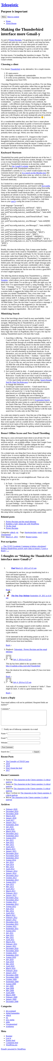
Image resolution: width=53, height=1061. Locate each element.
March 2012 (10, 915)
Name (4, 734)
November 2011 (12, 924)
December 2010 (12, 948)
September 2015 (12, 836)
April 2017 (10, 820)
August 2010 (11, 957)
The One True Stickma (20, 596)
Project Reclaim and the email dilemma (21, 522)
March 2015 (10, 849)
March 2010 (10, 968)
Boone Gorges (31, 537)
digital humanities (13, 1013)
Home (8, 21)
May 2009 (10, 990)
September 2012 (12, 904)
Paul (13, 568)
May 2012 (10, 911)
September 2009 (12, 982)
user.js (13, 201)
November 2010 (12, 951)
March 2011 (10, 942)
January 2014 (11, 873)
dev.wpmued (11, 1011)
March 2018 (10, 816)
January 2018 (11, 818)
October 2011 (11, 926)
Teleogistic (9, 5)
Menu (4, 17)
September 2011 (12, 929)
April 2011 (10, 940)
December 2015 (12, 833)
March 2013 (10, 891)
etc (17, 532)
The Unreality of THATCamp (17, 761)
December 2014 (12, 853)
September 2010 (12, 955)
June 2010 (10, 962)
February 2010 (11, 971)
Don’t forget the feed (14, 768)
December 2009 (12, 975)
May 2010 (10, 964)
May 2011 (10, 937)
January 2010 (11, 973)
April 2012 (10, 913)
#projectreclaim (31, 532)
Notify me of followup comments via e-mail (21, 729)
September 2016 (12, 825)
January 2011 (11, 946)
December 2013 (12, 875)
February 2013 (11, 893)
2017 (8, 770)
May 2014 (10, 867)
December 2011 (12, 922)
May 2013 (10, 887)
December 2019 (12, 811)
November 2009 (12, 977)
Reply (8, 590)
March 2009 (10, 995)
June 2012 (10, 909)
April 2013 (10, 889)
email (40, 532)
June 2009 (10, 988)
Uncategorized (11, 1024)
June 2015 (10, 842)
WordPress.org (11, 1045)
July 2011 (9, 933)
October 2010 (11, 953)
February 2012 (11, 917)
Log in (8, 1038)
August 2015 (11, 838)
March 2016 (10, 831)
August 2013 (11, 882)
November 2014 (12, 856)
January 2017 (11, 822)
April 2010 (10, 966)
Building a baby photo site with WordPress (22, 524)
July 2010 (9, 959)
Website (4, 743)
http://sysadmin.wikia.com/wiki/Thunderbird (23, 666)
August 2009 (11, 984)
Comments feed (12, 1043)
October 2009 (11, 979)
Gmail (45, 532)
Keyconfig (46, 186)
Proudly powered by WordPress (13, 1049)
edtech (12, 532)
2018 (8, 766)
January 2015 (11, 851)
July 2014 (9, 862)
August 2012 (11, 906)
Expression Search (42, 400)
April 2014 (10, 869)
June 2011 (10, 935)
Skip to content (13, 17)
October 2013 (11, 878)
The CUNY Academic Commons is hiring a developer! (23, 546)
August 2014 (11, 860)
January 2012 (11, 920)
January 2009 (11, 999)
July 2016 (9, 827)
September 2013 (12, 880)
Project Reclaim (15, 40)
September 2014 (12, 858)
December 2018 (12, 814)
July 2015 (9, 840)
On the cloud (11, 526)
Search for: (5, 752)
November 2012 (12, 900)
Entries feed (10, 1040)
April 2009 (10, 993)
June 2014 (10, 864)
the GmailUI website (20, 166)
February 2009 (11, 997)
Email (4, 738)
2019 (8, 764)
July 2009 (9, 986)
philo (8, 1022)
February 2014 (11, 871)
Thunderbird (15, 69)
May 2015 (10, 845)
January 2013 (11, 895)
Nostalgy (4, 280)
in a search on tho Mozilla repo (34, 173)
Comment (5, 709)
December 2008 (12, 1001)
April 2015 (10, 847)
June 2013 (10, 884)
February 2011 (11, 944)
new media (10, 1020)
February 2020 (11, 809)
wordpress (10, 1026)
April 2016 (10, 829)
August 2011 (11, 931)
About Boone (11, 23)
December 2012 (12, 898)
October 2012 (11, 902)
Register (9, 1036)
